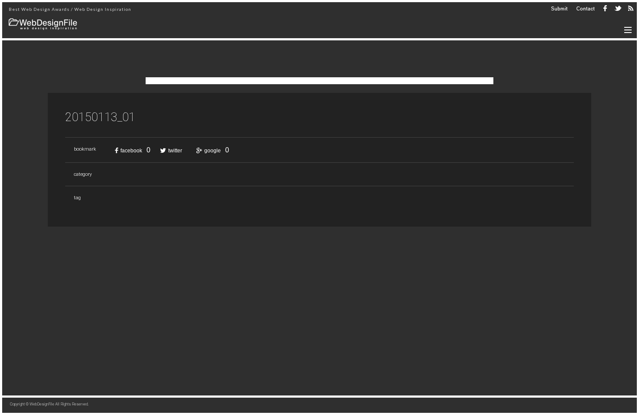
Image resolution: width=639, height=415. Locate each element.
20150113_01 (100, 117)
